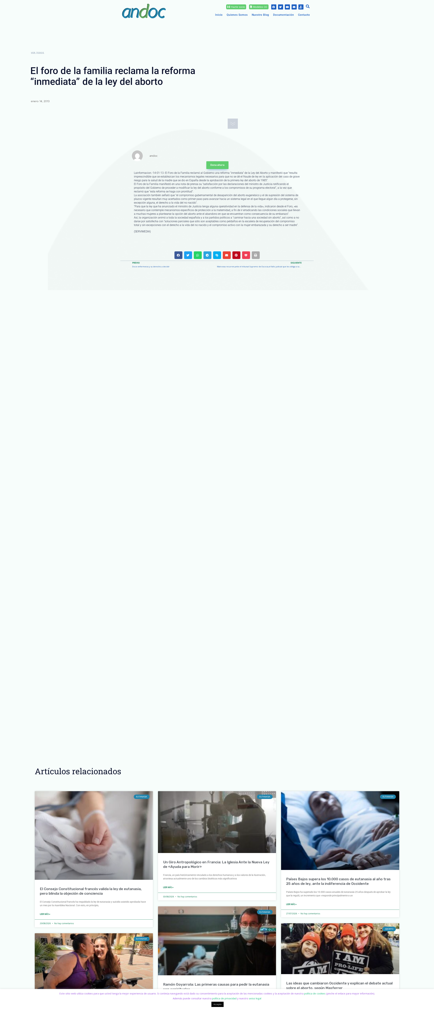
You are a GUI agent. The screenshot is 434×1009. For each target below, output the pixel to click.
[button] (307, 6)
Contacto (304, 14)
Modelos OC (260, 6)
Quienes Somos (237, 14)
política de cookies (315, 993)
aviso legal (255, 998)
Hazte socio (238, 6)
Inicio (219, 14)
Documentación (283, 14)
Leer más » (45, 914)
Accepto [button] (217, 1004)
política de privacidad (224, 998)
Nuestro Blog (260, 14)
